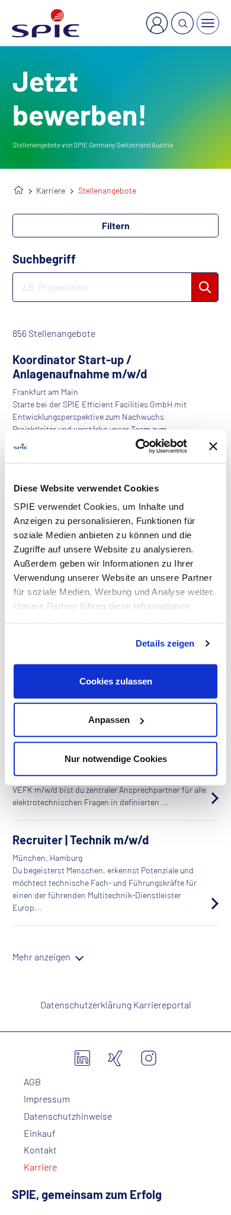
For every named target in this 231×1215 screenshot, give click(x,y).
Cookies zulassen (115, 681)
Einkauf (40, 1133)
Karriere (50, 190)
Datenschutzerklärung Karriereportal (115, 1004)
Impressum (47, 1099)
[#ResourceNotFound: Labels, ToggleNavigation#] (208, 23)
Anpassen (109, 720)
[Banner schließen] (213, 446)
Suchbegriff (44, 259)
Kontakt (40, 1150)
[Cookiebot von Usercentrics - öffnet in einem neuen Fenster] (140, 446)
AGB (32, 1082)
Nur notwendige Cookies (116, 758)
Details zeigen (165, 643)
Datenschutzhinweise (68, 1116)
